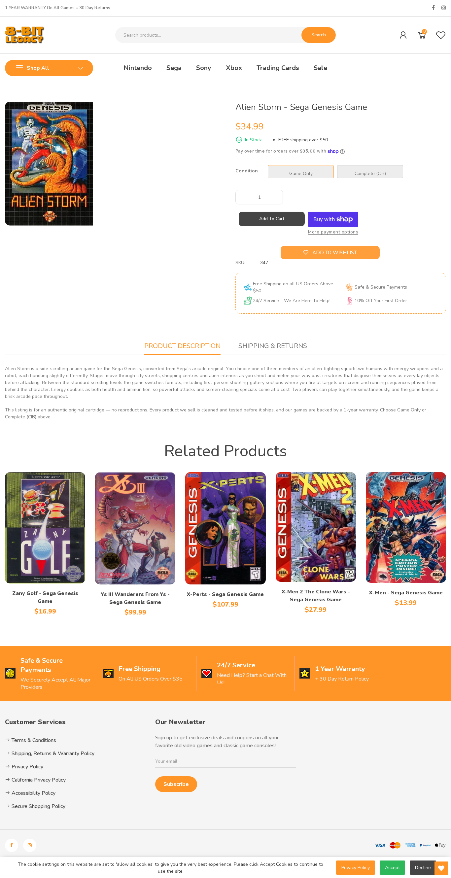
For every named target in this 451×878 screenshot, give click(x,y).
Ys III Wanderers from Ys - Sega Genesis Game (135, 598)
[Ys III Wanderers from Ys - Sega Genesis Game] (135, 528)
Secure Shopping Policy (37, 806)
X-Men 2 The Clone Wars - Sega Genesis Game (316, 595)
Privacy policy (355, 867)
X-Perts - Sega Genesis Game (225, 594)
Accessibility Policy (32, 793)
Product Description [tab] (182, 345)
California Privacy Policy (38, 780)
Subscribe (176, 784)
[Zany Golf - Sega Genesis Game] (45, 527)
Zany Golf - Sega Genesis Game (45, 597)
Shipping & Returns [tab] (272, 345)
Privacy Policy (26, 766)
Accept (392, 867)
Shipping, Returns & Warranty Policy (52, 753)
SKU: (240, 263)
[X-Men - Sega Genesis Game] (406, 527)
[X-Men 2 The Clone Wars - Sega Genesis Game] (316, 526)
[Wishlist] (440, 35)
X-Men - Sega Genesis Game (406, 592)
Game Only (301, 173)
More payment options (333, 232)
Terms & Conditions (33, 740)
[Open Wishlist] (441, 868)
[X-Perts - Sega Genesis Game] (225, 528)
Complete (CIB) (370, 173)
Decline (423, 867)
